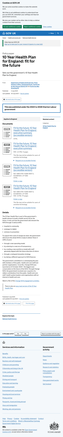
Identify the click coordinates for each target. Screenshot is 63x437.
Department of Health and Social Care (22, 82)
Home (4, 38)
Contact (41, 419)
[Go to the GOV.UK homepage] (9, 33)
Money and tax (7, 398)
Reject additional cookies (32, 27)
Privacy (9, 419)
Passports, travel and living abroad (14, 402)
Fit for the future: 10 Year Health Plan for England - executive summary (25, 146)
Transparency (47, 377)
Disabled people (7, 376)
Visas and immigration (9, 405)
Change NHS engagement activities (27, 281)
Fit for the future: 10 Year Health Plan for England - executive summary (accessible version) (25, 132)
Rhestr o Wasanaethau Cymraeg (29, 421)
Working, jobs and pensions (11, 409)
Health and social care (14, 38)
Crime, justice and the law (11, 372)
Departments (47, 356)
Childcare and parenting (10, 365)
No (27, 333)
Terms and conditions (9, 421)
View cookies (47, 26)
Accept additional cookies (12, 27)
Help (4, 419)
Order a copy (17, 181)
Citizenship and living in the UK (12, 368)
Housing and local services (11, 394)
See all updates (24, 93)
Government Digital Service (11, 423)
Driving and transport (9, 379)
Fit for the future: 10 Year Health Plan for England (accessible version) (25, 167)
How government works (51, 380)
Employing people (8, 387)
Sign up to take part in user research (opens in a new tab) (24, 44)
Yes (19, 333)
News (45, 360)
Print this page (30, 303)
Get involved (47, 384)
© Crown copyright (54, 432)
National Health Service (29, 38)
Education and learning (10, 383)
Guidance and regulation (51, 363)
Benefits (5, 354)
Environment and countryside (12, 391)
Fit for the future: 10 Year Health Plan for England (25, 187)
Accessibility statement (29, 419)
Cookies (16, 419)
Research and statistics (51, 367)
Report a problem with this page (51, 333)
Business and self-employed (11, 361)
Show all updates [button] (24, 299)
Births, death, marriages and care (13, 357)
